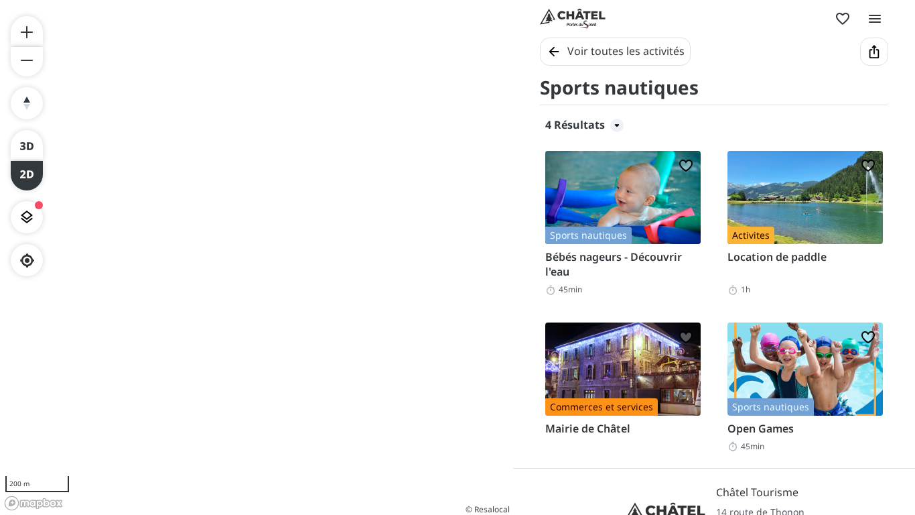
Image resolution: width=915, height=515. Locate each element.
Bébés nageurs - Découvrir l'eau (613, 264)
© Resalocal (488, 509)
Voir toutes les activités (626, 51)
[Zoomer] (27, 31)
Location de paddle (777, 256)
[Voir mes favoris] (842, 19)
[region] (256, 257)
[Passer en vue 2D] (27, 175)
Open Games (760, 428)
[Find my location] (27, 260)
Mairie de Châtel (587, 428)
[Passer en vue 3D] (27, 145)
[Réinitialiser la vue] (27, 103)
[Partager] (874, 52)
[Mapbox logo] (33, 503)
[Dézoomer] (27, 61)
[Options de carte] (27, 217)
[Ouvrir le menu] (874, 18)
